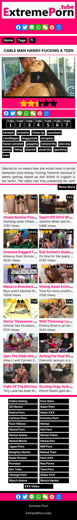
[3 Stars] (38, 103)
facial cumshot (13, 144)
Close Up (38, 132)
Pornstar (15, 463)
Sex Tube (15, 469)
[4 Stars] (46, 103)
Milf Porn (46, 446)
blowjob (8, 132)
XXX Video (31, 486)
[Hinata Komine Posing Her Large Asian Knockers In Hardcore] (20, 213)
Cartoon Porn (18, 418)
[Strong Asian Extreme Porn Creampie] (56, 282)
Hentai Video (49, 435)
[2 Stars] (31, 103)
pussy (7, 149)
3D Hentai (15, 406)
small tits (45, 149)
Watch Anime (18, 480)
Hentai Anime (18, 435)
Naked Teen (48, 452)
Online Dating (18, 401)
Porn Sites (47, 401)
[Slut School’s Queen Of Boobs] (56, 247)
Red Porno (47, 463)
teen (6, 155)
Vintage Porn (18, 475)
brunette (23, 132)
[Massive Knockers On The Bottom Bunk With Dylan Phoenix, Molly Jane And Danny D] (20, 282)
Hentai (44, 423)
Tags (22, 40)
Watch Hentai (49, 480)
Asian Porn (47, 406)
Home (8, 40)
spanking (60, 149)
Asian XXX (47, 412)
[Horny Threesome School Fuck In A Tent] (20, 317)
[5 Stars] (53, 103)
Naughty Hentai (19, 452)
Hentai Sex (47, 441)
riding (18, 149)
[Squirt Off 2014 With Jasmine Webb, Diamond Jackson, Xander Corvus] (56, 213)
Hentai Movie (18, 441)
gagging (32, 144)
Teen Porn (47, 469)
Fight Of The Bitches (20, 386)
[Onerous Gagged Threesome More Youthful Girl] (20, 247)
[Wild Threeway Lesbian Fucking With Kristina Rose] (56, 317)
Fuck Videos (17, 423)
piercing (64, 144)
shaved (30, 149)
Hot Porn (46, 429)
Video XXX (47, 475)
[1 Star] (23, 103)
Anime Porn (17, 412)
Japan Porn (16, 446)
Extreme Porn (49, 418)
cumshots (54, 132)
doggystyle (30, 138)
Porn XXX (46, 458)
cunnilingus (11, 138)
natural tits (48, 144)
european (47, 138)
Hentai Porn (17, 429)
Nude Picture (18, 458)
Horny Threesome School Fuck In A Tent (36, 321)
